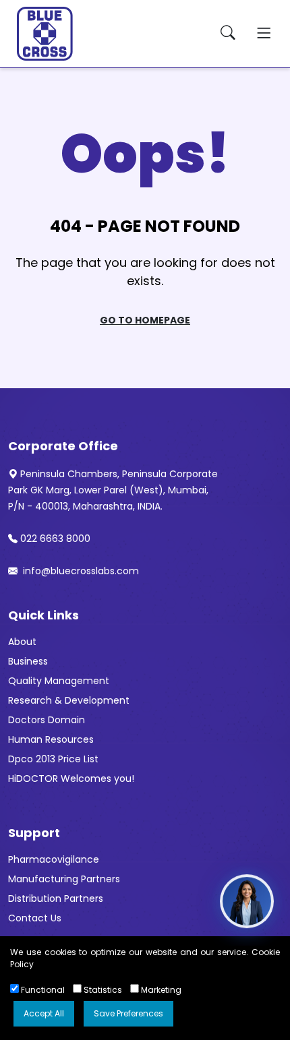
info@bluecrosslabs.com (79, 571)
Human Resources (51, 739)
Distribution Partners (55, 898)
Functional (42, 990)
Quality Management (58, 680)
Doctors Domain (46, 720)
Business (28, 661)
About (22, 641)
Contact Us (34, 918)
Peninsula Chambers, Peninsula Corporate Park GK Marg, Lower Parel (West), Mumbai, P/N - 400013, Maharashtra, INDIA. (113, 490)
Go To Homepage (145, 320)
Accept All (44, 1013)
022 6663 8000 (55, 538)
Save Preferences (128, 1013)
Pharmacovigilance (53, 859)
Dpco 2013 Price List (53, 759)
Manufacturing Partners (64, 879)
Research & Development (68, 700)
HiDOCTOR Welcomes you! (71, 778)
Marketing (160, 990)
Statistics (102, 990)
